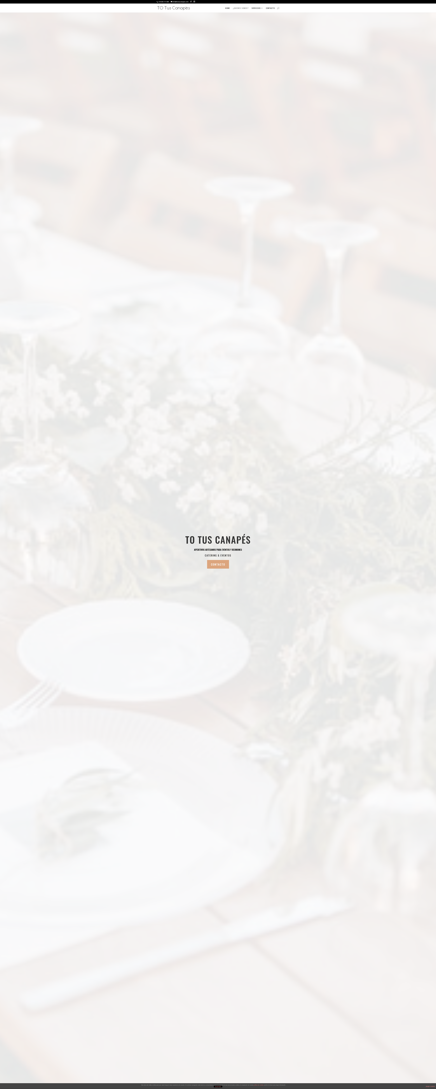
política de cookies (259, 1085)
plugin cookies (430, 1086)
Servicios (256, 8)
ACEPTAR (218, 1086)
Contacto (270, 8)
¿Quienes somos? (241, 8)
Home (227, 8)
